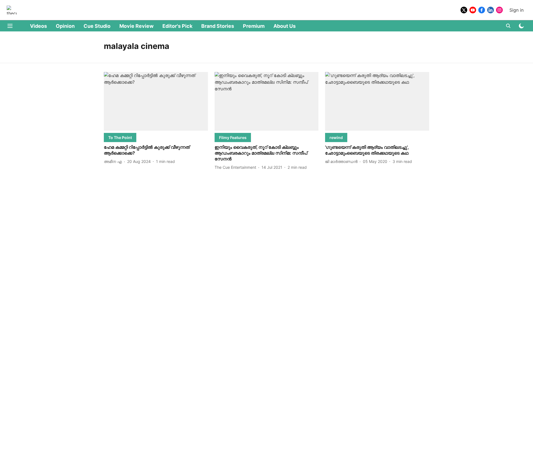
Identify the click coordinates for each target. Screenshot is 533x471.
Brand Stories (217, 26)
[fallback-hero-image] (156, 101)
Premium (254, 26)
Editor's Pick (177, 26)
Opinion (65, 26)
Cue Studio (97, 26)
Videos (38, 26)
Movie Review (136, 26)
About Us (284, 26)
